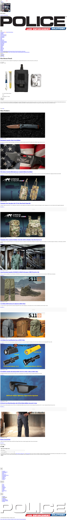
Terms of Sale (10, 519)
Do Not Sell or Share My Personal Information (19, 519)
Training (1, 46)
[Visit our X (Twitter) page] (1, 446)
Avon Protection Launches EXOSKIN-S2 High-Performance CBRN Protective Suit (19, 272)
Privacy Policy (2, 519)
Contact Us (9, 52)
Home (1, 56)
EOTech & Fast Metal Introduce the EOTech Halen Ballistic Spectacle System (18, 403)
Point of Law (2, 39)
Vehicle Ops (2, 48)
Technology (2, 44)
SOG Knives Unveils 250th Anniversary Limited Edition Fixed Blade (16, 171)
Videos (11, 0)
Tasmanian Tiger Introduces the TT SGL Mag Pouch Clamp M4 (15, 203)
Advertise (1, 52)
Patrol (1, 38)
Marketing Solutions (24, 52)
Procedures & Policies (3, 41)
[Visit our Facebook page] (0, 446)
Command (1, 33)
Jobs (24, 51)
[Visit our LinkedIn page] (2, 446)
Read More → (2, 143)
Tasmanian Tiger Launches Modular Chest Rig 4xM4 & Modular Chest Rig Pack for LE (21, 239)
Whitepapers (10, 51)
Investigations (2, 36)
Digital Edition (6, 15)
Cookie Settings (6, 52)
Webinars (13, 0)
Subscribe (1, 15)
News (7, 0)
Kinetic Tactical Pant (5, 439)
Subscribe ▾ (2, 2)
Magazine (7, 51)
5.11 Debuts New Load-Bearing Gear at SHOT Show (12, 340)
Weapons (1, 49)
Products (18, 51)
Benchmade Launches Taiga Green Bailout (10, 140)
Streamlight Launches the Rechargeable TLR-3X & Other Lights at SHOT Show (19, 371)
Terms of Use (6, 519)
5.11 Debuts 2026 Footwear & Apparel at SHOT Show (12, 303)
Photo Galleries (22, 51)
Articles (9, 0)
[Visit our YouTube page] (3, 446)
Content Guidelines (18, 52)
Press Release (13, 52)
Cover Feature (4, 0)
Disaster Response (3, 34)
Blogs (5, 51)
